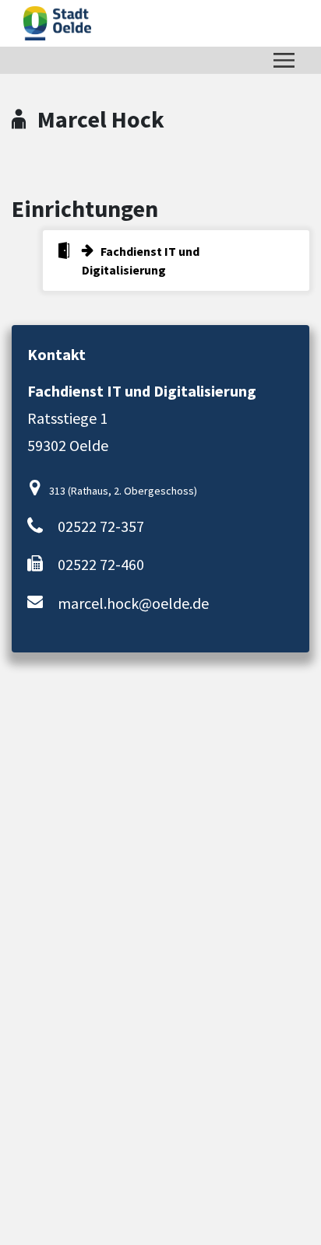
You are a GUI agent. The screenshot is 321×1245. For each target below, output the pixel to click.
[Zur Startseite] (57, 23)
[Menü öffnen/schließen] (284, 60)
